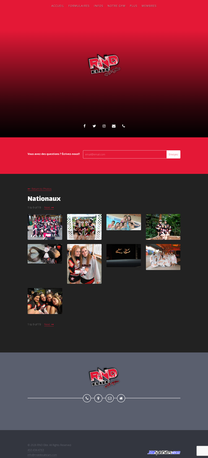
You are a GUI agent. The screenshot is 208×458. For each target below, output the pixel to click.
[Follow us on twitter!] (94, 126)
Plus (133, 6)
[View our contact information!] (123, 126)
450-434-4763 (36, 450)
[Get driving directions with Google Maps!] (98, 398)
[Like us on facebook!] (84, 126)
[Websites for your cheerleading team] (163, 453)
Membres (149, 6)
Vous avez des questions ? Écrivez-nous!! (54, 154)
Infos (98, 6)
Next (47, 207)
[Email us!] (110, 398)
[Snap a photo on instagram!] (104, 126)
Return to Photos (42, 189)
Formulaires (79, 6)
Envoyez (173, 154)
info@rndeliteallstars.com (42, 455)
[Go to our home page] (121, 398)
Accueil (58, 6)
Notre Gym (117, 6)
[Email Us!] (114, 126)
